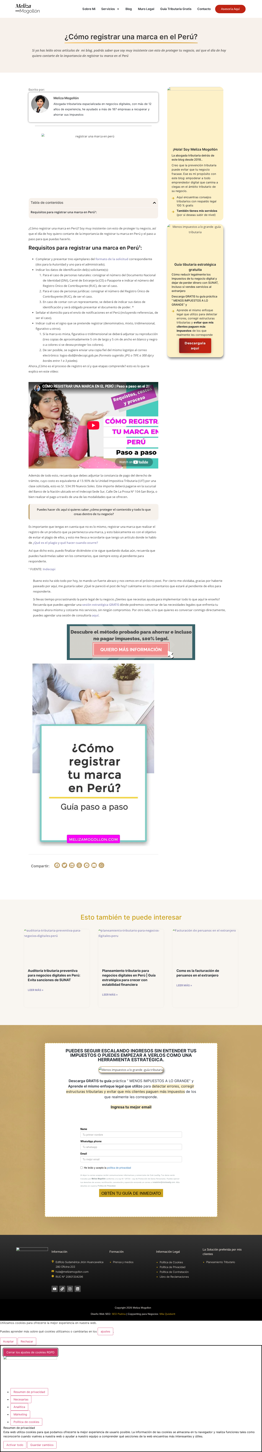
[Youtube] (55, 1289)
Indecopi (49, 569)
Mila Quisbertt (167, 1313)
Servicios (108, 9)
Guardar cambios (41, 1445)
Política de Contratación (174, 1272)
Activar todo (14, 1445)
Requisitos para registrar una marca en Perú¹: (64, 212)
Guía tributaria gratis (175, 9)
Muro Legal (146, 9)
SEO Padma (119, 1313)
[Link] (62, 1289)
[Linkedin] (78, 1289)
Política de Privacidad (172, 1267)
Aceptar (8, 1341)
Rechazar (27, 1341)
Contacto (204, 9)
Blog (128, 9)
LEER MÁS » (35, 990)
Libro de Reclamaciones (174, 1276)
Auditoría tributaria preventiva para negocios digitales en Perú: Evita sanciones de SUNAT (54, 975)
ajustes (105, 1331)
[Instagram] (70, 1289)
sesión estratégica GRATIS (100, 605)
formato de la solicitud (112, 259)
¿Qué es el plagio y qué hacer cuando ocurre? (65, 543)
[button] (154, 202)
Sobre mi (88, 9)
